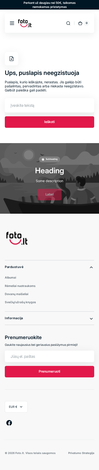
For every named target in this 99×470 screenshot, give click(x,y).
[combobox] (49, 105)
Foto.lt (19, 453)
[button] (12, 23)
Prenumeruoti (49, 371)
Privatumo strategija (81, 453)
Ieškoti (49, 122)
